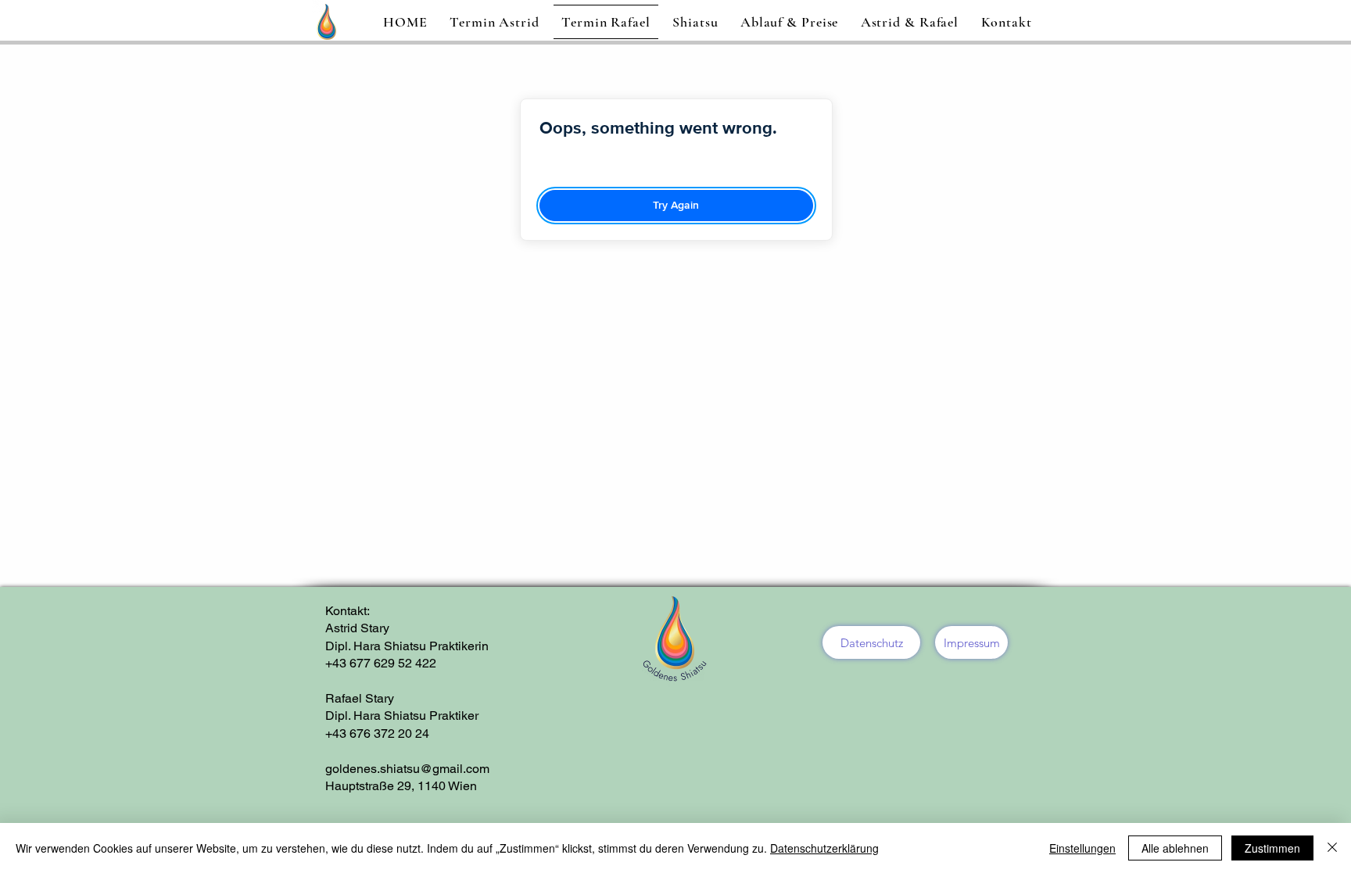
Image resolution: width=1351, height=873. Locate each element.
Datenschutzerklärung (824, 848)
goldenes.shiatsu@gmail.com (407, 768)
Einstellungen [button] (1082, 848)
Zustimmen (1272, 848)
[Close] (1332, 847)
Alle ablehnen (1175, 848)
